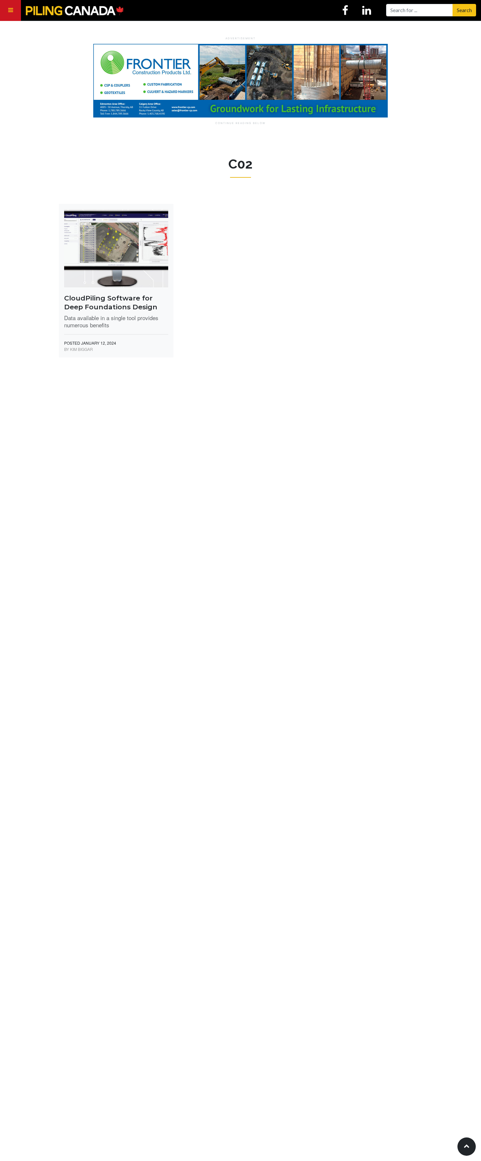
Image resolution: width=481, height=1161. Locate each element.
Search (464, 10)
